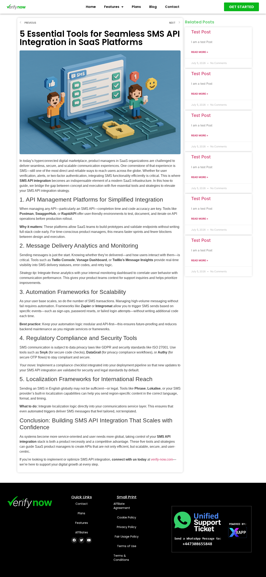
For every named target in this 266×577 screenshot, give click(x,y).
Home (91, 6)
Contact (172, 6)
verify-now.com (162, 459)
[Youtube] (89, 540)
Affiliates (81, 532)
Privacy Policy (126, 527)
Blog (153, 6)
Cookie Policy (126, 517)
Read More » (199, 52)
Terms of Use (126, 546)
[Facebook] (74, 540)
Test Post (201, 31)
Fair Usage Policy (127, 536)
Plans (136, 6)
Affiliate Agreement (121, 506)
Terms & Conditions (121, 558)
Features (111, 6)
